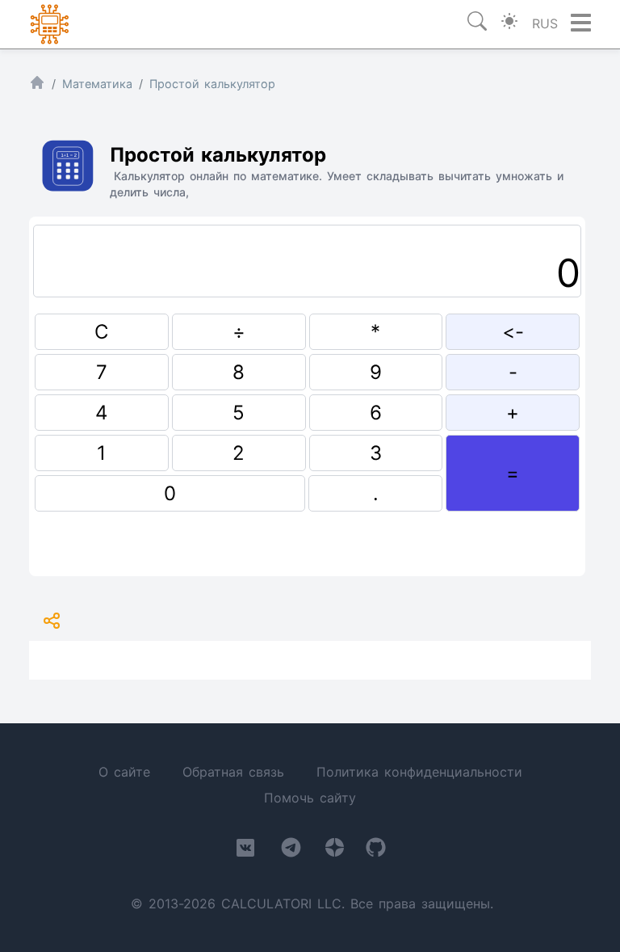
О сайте (124, 772)
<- (513, 331)
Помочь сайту (310, 798)
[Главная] (37, 86)
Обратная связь (233, 772)
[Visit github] (376, 851)
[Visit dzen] (335, 850)
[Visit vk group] (245, 851)
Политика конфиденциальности (419, 772)
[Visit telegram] (291, 850)
